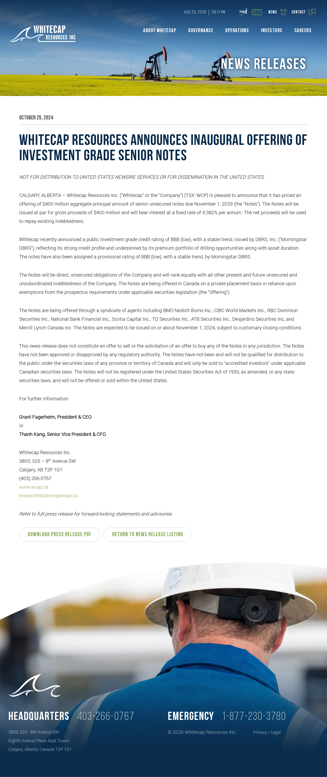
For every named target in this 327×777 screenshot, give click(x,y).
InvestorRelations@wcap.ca (48, 495)
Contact (299, 12)
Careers (303, 31)
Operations (237, 31)
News (272, 12)
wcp (257, 12)
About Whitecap (159, 31)
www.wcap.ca (33, 487)
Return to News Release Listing (147, 535)
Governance (200, 31)
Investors (271, 31)
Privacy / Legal (267, 732)
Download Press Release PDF (59, 535)
